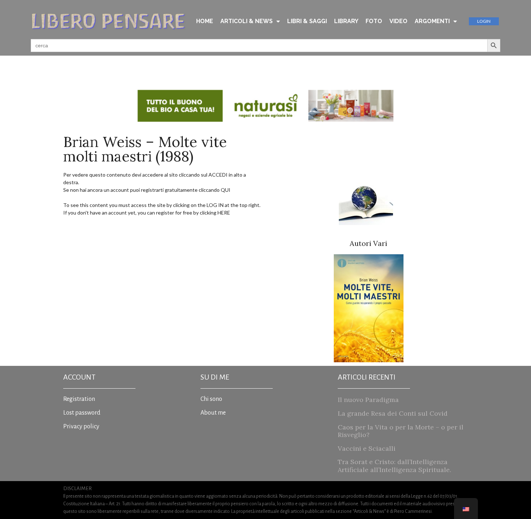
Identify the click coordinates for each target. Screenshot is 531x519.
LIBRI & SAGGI (307, 21)
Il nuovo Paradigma (368, 399)
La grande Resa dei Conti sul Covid (393, 413)
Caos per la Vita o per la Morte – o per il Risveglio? (400, 431)
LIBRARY (346, 21)
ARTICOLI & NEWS (246, 21)
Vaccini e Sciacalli (367, 448)
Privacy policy (81, 426)
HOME (204, 21)
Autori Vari (368, 243)
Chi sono (211, 399)
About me (213, 413)
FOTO (374, 21)
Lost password (81, 413)
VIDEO (398, 21)
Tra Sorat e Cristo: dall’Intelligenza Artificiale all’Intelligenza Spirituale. (394, 466)
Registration (79, 399)
